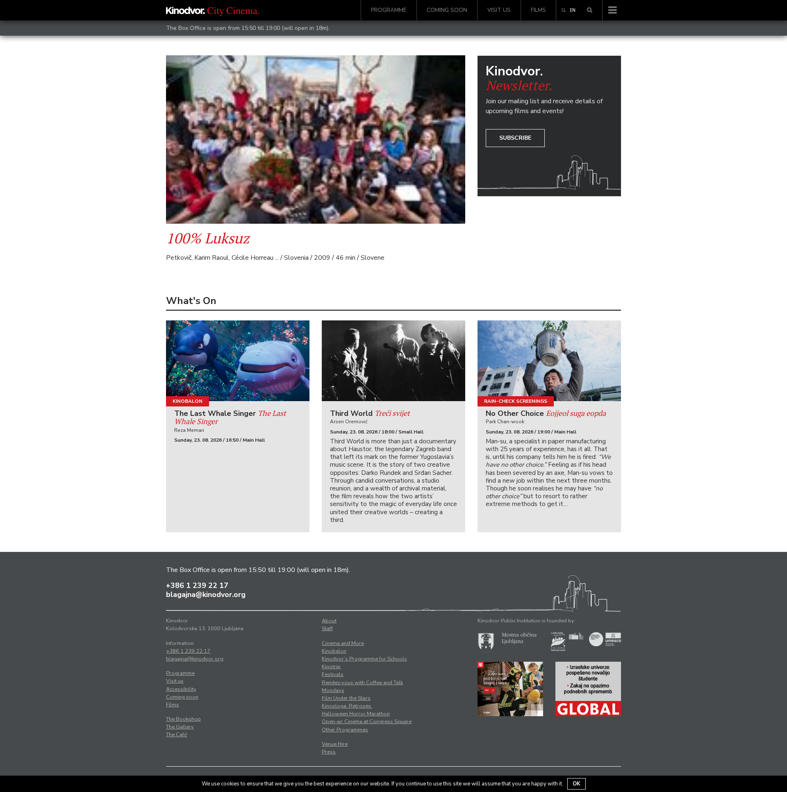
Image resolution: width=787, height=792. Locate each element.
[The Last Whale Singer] (237, 360)
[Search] (590, 10)
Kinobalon (187, 401)
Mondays (333, 690)
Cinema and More (343, 643)
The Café (176, 734)
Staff (327, 628)
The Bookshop (183, 719)
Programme (389, 10)
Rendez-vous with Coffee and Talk (362, 682)
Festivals (332, 674)
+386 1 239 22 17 (197, 585)
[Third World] (393, 360)
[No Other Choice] (549, 360)
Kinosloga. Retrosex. (347, 706)
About (329, 620)
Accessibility (181, 689)
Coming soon (447, 10)
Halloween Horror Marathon (356, 713)
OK (576, 783)
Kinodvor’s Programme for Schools (364, 659)
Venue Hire (335, 744)
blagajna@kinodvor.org (206, 594)
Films (538, 10)
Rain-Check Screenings (515, 401)
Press (329, 752)
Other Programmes (345, 729)
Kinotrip (331, 666)
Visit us (499, 10)
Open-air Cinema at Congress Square (367, 721)
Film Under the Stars (346, 698)
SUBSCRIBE (515, 138)
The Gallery (180, 727)
